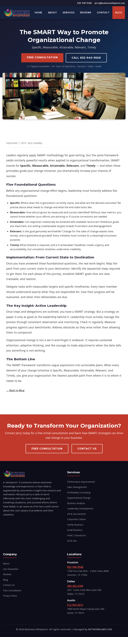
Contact (103, 12)
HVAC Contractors (76, 535)
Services (68, 12)
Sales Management (77, 487)
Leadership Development (80, 508)
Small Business (74, 529)
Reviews (85, 12)
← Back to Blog (15, 390)
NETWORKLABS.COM (100, 629)
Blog (118, 12)
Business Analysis (76, 503)
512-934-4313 (75, 605)
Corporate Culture (76, 519)
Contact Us (87, 448)
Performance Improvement (81, 481)
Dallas (71, 581)
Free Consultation (42, 57)
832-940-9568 (84, 3)
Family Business (75, 524)
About (52, 12)
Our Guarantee (10, 569)
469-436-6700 (75, 586)
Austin (71, 600)
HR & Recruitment (76, 513)
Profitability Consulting (79, 492)
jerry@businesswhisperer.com (110, 3)
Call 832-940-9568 (86, 57)
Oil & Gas (72, 540)
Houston (72, 562)
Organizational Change (79, 497)
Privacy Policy (10, 595)
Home (38, 12)
